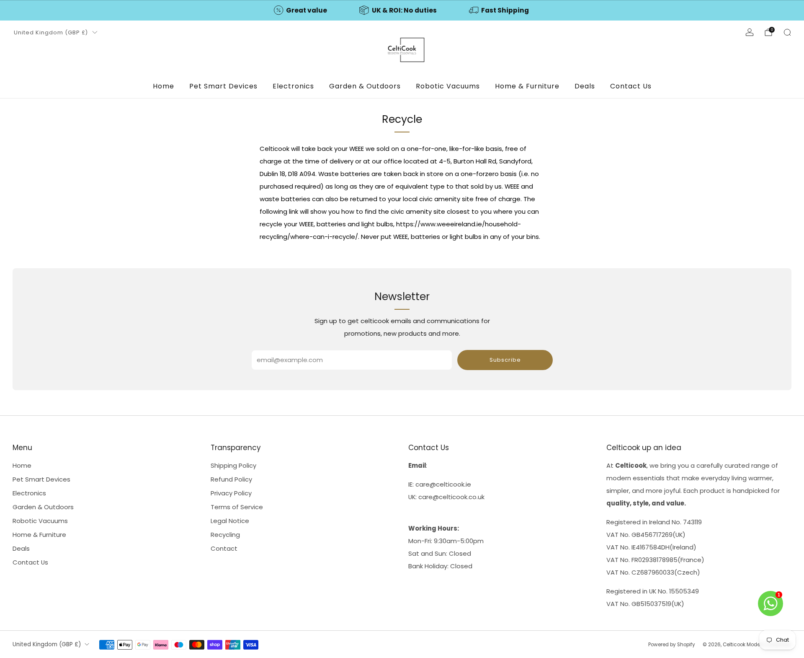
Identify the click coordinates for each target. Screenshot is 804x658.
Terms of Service (237, 507)
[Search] (787, 32)
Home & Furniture (527, 86)
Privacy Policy (231, 493)
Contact (224, 548)
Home (163, 86)
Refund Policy (231, 479)
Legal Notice (230, 520)
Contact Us (631, 86)
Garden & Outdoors (365, 86)
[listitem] (301, 10)
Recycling (225, 534)
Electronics (293, 86)
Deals (585, 86)
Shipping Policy (233, 465)
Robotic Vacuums (448, 86)
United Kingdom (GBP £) (51, 32)
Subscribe (505, 360)
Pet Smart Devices (223, 86)
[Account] (749, 32)
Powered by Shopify (671, 644)
